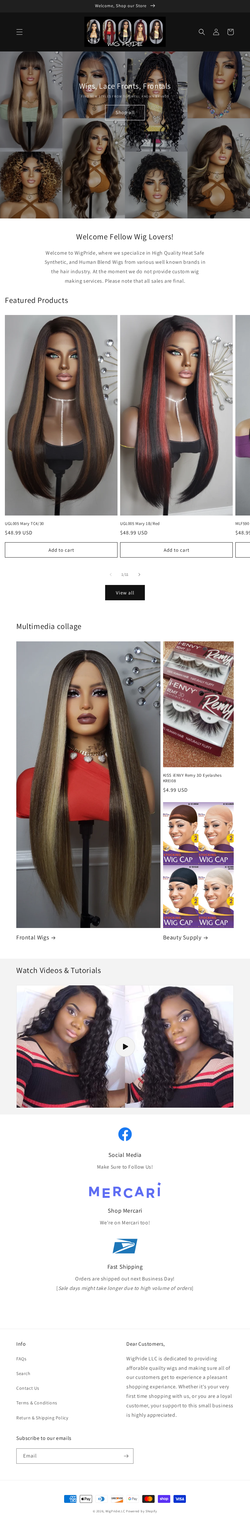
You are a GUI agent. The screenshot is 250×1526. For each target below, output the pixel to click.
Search (23, 1373)
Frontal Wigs (32, 937)
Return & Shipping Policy (42, 1418)
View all (125, 593)
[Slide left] (111, 574)
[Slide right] (139, 574)
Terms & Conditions (36, 1403)
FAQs (21, 1359)
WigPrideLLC (115, 1511)
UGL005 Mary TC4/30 (24, 523)
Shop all (125, 112)
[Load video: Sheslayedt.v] (125, 1046)
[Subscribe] (126, 1456)
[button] (19, 32)
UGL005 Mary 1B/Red (140, 523)
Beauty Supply (182, 937)
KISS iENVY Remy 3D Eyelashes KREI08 (192, 778)
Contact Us (27, 1388)
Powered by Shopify (141, 1511)
